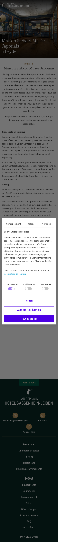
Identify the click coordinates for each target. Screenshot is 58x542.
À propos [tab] (46, 223)
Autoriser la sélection (29, 309)
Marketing (46, 284)
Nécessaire (12, 284)
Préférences (29, 284)
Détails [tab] (30, 223)
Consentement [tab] (13, 223)
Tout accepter (29, 318)
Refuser (29, 300)
